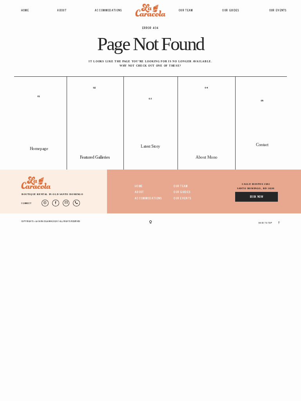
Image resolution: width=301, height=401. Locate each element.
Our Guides (230, 11)
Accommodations (108, 11)
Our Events (278, 11)
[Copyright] (150, 222)
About (62, 11)
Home (25, 11)
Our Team (186, 11)
